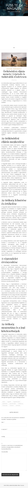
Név (2, 422)
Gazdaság (9, 69)
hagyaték (9, 401)
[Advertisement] (14, 31)
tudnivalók (18, 405)
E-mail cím (4, 429)
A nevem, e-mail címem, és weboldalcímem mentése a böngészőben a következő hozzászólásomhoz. (12, 447)
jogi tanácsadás (12, 403)
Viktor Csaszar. (21, 485)
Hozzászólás (4, 451)
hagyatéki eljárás (16, 401)
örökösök (12, 405)
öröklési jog (20, 403)
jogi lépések (4, 403)
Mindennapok (17, 69)
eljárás (3, 401)
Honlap (3, 436)
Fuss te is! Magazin (14, 7)
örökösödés (4, 405)
